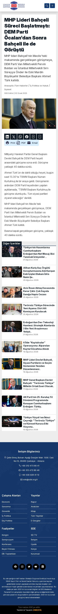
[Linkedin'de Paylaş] (7, 137)
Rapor (34, 502)
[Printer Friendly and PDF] (21, 142)
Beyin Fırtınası (8, 549)
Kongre (5, 535)
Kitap (33, 511)
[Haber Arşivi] (46, 5)
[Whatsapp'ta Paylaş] (20, 137)
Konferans (6, 544)
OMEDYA (37, 610)
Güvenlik (6, 511)
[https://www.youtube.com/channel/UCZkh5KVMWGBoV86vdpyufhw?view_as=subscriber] (36, 567)
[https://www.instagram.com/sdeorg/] (22, 567)
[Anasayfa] (13, 5)
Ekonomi (6, 502)
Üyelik (34, 544)
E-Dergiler (36, 521)
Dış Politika (7, 521)
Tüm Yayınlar (37, 516)
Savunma (6, 506)
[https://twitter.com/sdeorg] (29, 567)
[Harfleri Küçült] (40, 137)
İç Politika (6, 516)
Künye (34, 549)
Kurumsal (35, 554)
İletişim (34, 539)
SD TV (34, 535)
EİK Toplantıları (9, 554)
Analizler (35, 506)
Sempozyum (7, 539)
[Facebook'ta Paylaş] (27, 137)
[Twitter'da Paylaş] (14, 137)
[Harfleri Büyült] (33, 137)
